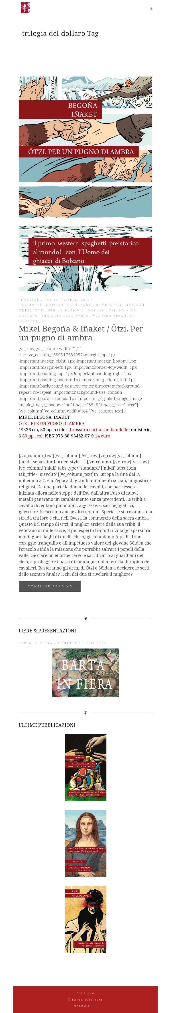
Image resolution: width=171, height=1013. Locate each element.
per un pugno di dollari (77, 310)
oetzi (25, 310)
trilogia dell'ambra (65, 316)
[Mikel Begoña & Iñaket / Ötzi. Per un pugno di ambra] (85, 184)
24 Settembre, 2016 (68, 300)
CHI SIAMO (86, 993)
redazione (31, 300)
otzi (40, 310)
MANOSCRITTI (85, 1005)
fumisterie (139, 430)
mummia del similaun (120, 305)
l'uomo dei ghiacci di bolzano (55, 305)
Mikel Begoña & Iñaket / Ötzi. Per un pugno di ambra (81, 333)
